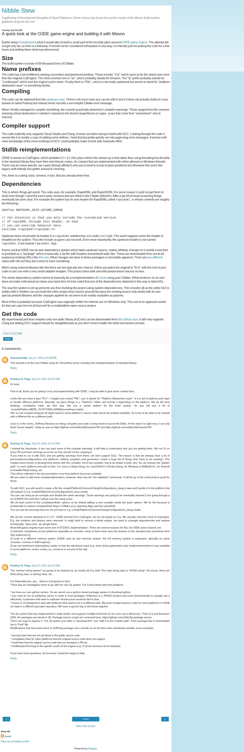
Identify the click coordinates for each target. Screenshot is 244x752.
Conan (102, 277)
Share (8, 339)
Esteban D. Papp (20, 379)
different (158, 257)
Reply (13, 367)
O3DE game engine (134, 42)
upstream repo (55, 99)
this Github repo (128, 319)
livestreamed (28, 42)
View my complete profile (15, 741)
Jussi (7, 736)
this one (44, 257)
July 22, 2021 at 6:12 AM (46, 379)
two (149, 257)
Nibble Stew (18, 10)
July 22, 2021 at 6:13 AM (46, 443)
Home (86, 719)
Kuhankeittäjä (18, 357)
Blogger (92, 748)
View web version (86, 725)
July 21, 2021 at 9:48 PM (42, 357)
